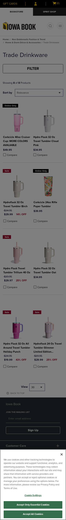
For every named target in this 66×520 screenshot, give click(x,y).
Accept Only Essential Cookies (33, 504)
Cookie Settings (33, 495)
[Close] (62, 454)
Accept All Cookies (33, 514)
